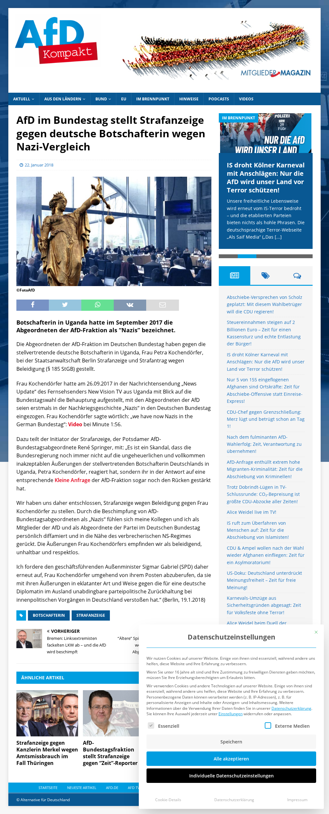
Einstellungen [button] (230, 713)
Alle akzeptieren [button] (231, 759)
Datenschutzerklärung (291, 708)
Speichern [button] (231, 742)
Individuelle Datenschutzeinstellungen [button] (231, 776)
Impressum (297, 799)
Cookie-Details (168, 799)
